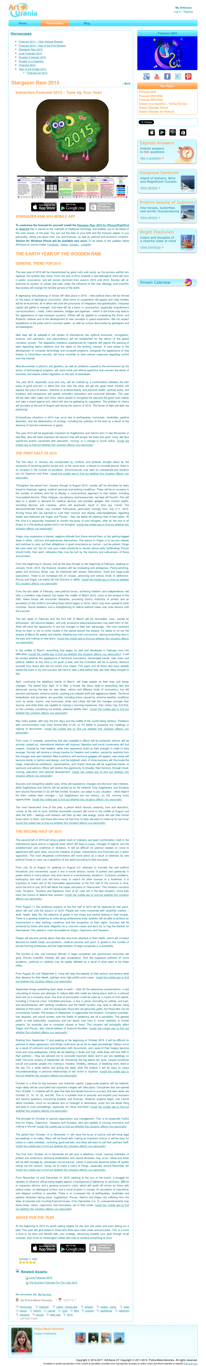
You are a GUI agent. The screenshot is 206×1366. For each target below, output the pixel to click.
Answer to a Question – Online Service (163, 104)
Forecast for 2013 (37, 73)
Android (24, 229)
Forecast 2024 (147, 92)
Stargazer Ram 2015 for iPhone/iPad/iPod (103, 225)
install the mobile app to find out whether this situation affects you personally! (74, 654)
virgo (64, 1310)
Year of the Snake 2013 (32, 69)
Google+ (74, 244)
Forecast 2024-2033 (151, 96)
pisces (40, 1314)
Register (188, 11)
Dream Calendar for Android (156, 111)
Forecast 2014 (27, 65)
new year (55, 1314)
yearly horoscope (66, 1307)
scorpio (89, 1310)
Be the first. (45, 1294)
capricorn (124, 1310)
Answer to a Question (31, 61)
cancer (51, 1310)
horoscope (26, 1307)
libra (76, 1310)
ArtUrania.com (190, 1363)
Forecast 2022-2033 (151, 100)
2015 (70, 1314)
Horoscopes (21, 33)
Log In (177, 11)
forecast (44, 1307)
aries (126, 1307)
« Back (126, 83)
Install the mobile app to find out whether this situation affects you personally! (72, 443)
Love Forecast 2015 (30, 53)
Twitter (64, 244)
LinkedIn (86, 244)
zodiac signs (108, 1307)
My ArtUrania (183, 7)
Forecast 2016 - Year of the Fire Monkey (42, 45)
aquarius (25, 1314)
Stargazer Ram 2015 (31, 49)
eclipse (89, 1307)
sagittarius (106, 1310)
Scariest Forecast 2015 (32, 57)
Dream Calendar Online (153, 107)
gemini (37, 1310)
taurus (23, 1310)
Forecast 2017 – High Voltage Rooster (41, 41)
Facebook (53, 244)
